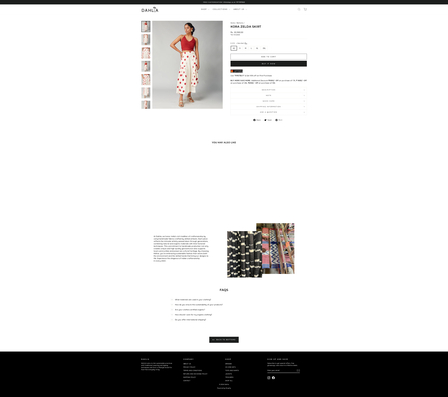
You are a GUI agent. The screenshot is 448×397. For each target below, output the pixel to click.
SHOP (204, 9)
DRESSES (228, 364)
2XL (264, 48)
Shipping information (269, 106)
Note (268, 95)
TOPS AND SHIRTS (232, 370)
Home (233, 23)
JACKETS (228, 374)
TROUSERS (229, 377)
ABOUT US (239, 9)
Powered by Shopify (224, 388)
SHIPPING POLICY (189, 377)
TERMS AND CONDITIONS (192, 370)
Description (269, 90)
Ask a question (268, 112)
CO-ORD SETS (230, 367)
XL (257, 48)
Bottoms (240, 23)
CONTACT (186, 380)
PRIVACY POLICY (189, 367)
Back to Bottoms (226, 339)
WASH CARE (269, 101)
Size (237, 43)
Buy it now (268, 64)
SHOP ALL (229, 380)
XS (234, 48)
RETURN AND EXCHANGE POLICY (195, 374)
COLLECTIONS (220, 9)
